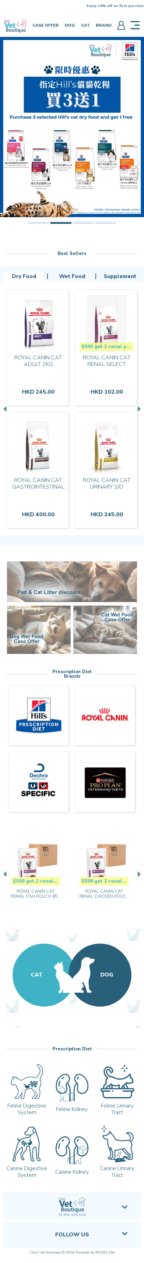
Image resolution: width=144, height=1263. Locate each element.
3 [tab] (83, 223)
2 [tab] (60, 223)
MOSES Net (105, 1252)
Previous (5, 409)
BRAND (103, 25)
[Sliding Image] (72, 127)
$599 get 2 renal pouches (107, 346)
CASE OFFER (46, 25)
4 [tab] (105, 223)
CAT (85, 25)
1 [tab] (38, 223)
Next (138, 409)
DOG (70, 25)
